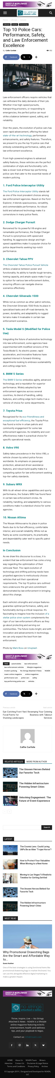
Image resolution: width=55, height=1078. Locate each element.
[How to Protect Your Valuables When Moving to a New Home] (10, 864)
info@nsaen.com (33, 1037)
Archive (45, 1066)
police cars (25, 678)
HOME (10, 1060)
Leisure (23, 20)
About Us (19, 1060)
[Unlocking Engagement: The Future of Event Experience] (10, 801)
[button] (5, 13)
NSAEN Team (31, 1060)
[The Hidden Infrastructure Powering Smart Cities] (10, 787)
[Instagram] (20, 1045)
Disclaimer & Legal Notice (37, 1063)
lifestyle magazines (34, 667)
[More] (36, 57)
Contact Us (19, 1063)
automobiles (16, 664)
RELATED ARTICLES (14, 761)
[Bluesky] (43, 1045)
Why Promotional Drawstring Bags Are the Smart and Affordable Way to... (26, 955)
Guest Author (8, 963)
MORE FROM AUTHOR (37, 761)
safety (34, 678)
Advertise (8, 1063)
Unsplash (32, 648)
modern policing (10, 671)
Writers (42, 1060)
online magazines (31, 674)
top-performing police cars (14, 681)
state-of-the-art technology (17, 135)
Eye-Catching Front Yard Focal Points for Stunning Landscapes (15, 714)
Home (5, 20)
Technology (24, 24)
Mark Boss (18, 648)
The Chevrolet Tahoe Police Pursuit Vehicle (25, 265)
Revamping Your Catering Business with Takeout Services (40, 714)
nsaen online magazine (13, 674)
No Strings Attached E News (31, 671)
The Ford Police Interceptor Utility (20, 191)
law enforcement (30, 664)
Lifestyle (14, 20)
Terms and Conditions (16, 1066)
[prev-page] (5, 811)
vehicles (31, 681)
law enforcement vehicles (14, 667)
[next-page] (9, 811)
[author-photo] (28, 743)
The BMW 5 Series (12, 379)
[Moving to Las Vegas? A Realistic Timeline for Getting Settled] (10, 878)
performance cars (11, 678)
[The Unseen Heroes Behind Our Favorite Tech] (10, 773)
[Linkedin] (28, 1045)
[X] (35, 1045)
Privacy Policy (33, 1066)
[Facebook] (12, 1045)
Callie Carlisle (11, 50)
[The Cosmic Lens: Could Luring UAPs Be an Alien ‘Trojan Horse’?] (10, 850)
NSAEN (47, 671)
